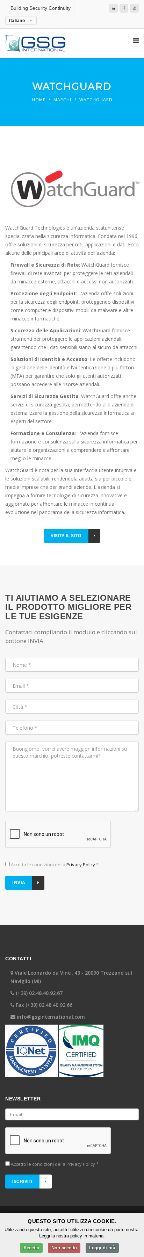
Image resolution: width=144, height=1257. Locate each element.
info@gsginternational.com (51, 1016)
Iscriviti (22, 1181)
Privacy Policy (80, 864)
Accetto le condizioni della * (54, 864)
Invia (18, 883)
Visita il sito (66, 535)
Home (38, 100)
